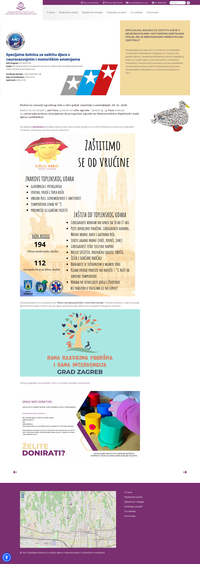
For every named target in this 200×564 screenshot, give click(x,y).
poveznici (46, 383)
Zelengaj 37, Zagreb (113, 2)
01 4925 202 (160, 2)
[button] (114, 59)
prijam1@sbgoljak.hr (139, 2)
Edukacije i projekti (116, 12)
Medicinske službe (68, 12)
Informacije (152, 12)
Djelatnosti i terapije (92, 12)
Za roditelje (136, 12)
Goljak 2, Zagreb (91, 2)
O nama (51, 12)
